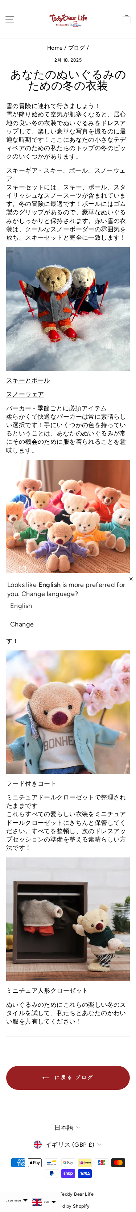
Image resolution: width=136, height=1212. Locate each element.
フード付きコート (31, 783)
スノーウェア (25, 394)
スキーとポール (28, 380)
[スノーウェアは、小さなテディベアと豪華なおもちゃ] (68, 309)
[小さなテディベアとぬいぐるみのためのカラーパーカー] (68, 522)
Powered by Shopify (68, 1206)
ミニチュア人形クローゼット (47, 990)
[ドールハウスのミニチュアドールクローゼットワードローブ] (68, 919)
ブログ (76, 47)
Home (55, 47)
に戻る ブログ (73, 1077)
